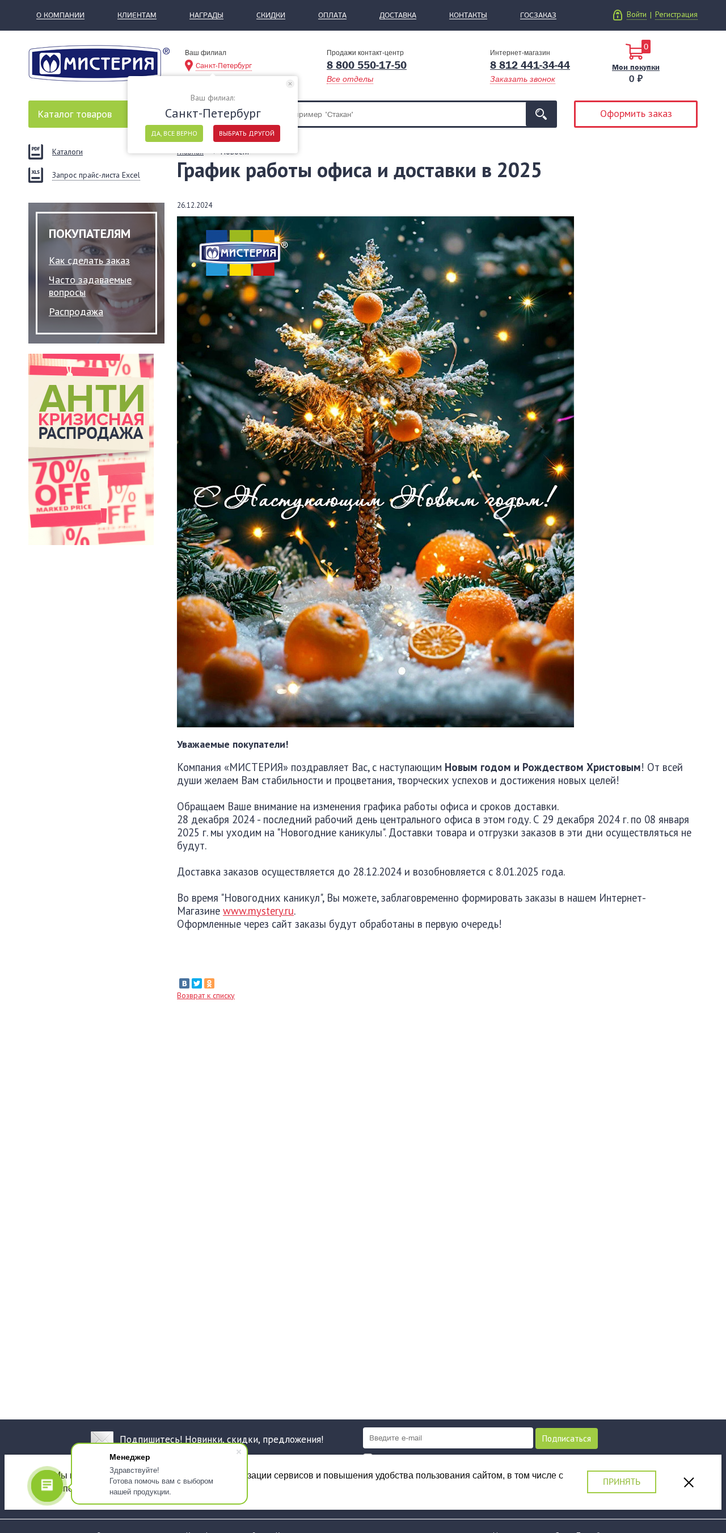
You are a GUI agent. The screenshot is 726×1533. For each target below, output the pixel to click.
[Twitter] (197, 983)
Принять (621, 1482)
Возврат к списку (206, 995)
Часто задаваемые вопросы (90, 286)
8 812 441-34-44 (530, 65)
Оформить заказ (636, 113)
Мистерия (99, 63)
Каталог (74, 113)
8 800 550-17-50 (367, 65)
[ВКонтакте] (184, 983)
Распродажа (76, 311)
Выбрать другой (247, 133)
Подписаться (566, 1438)
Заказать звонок (522, 78)
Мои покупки (636, 67)
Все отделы (350, 78)
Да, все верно (174, 133)
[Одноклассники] (209, 983)
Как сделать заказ (89, 260)
